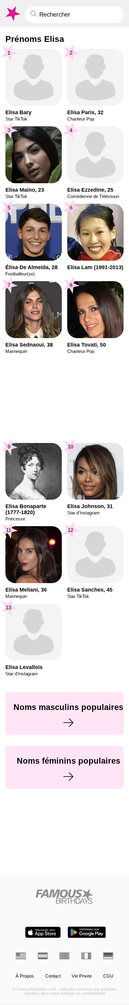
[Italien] (86, 956)
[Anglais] (21, 956)
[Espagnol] (43, 956)
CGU (108, 976)
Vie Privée (82, 976)
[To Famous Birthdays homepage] (12, 13)
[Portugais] (64, 956)
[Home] (64, 896)
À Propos (25, 976)
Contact (53, 976)
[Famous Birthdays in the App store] (42, 932)
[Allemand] (108, 956)
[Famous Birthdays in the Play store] (87, 932)
